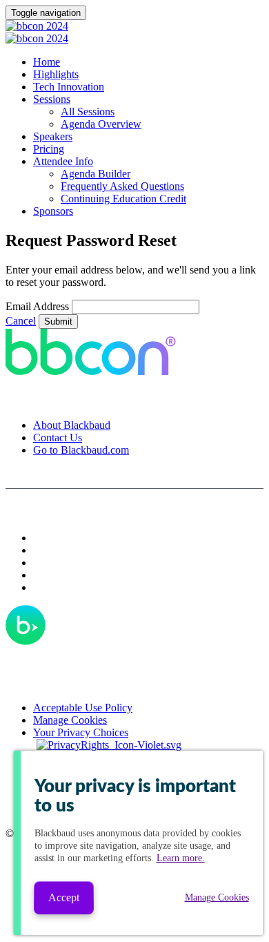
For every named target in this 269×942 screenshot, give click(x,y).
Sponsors (53, 211)
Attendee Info (63, 161)
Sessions (51, 99)
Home (46, 62)
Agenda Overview (101, 124)
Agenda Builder (95, 174)
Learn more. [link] (181, 858)
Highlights (56, 74)
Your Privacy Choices (80, 732)
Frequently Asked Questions (122, 186)
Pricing (48, 149)
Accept (63, 897)
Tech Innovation (68, 87)
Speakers (52, 136)
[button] (21, 321)
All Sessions (87, 111)
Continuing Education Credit (123, 198)
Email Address (37, 306)
